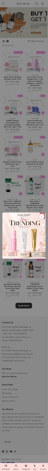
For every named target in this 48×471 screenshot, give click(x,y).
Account (43, 469)
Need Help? (6, 469)
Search (16, 469)
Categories (26, 469)
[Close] (41, 216)
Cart (35, 467)
